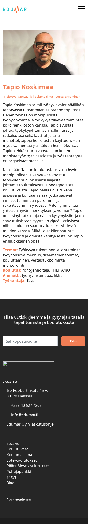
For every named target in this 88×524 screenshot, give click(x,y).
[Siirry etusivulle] (16, 9)
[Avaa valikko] (81, 9)
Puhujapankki (19, 471)
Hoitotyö (10, 96)
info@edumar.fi (24, 414)
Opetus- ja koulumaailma (35, 96)
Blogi (11, 482)
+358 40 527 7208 (26, 405)
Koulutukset (17, 449)
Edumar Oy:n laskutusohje (30, 424)
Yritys (11, 477)
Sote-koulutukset (22, 460)
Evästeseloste (19, 499)
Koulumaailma (19, 454)
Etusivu (13, 443)
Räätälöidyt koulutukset (28, 465)
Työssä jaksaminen (67, 96)
